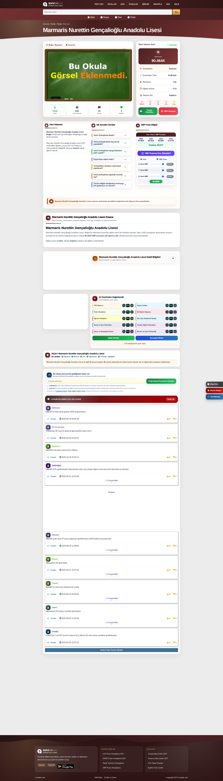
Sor (123, 4)
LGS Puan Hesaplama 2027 (113, 754)
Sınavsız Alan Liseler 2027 (158, 758)
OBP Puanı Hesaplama (111, 768)
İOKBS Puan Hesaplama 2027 (114, 758)
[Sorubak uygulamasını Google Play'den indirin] (65, 766)
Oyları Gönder (113, 338)
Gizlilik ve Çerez (110, 777)
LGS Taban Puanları (155, 763)
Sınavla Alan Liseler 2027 (157, 754)
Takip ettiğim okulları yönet (76, 391)
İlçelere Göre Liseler (155, 768)
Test (119, 17)
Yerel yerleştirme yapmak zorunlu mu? (108, 176)
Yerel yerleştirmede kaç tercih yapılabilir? (106, 143)
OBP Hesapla (169, 111)
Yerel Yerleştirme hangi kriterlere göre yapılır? (107, 152)
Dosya (106, 17)
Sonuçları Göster (156, 338)
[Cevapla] (51, 419)
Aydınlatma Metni (61, 391)
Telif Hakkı (98, 777)
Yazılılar (133, 4)
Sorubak (46, 24)
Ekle (176, 4)
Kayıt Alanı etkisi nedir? (103, 159)
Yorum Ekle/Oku (149, 111)
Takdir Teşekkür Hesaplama (113, 763)
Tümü (132, 17)
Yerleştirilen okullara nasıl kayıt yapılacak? (107, 167)
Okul (92, 17)
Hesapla (157, 4)
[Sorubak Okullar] (53, 4)
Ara (168, 4)
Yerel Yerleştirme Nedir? (104, 135)
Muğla (59, 24)
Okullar (112, 4)
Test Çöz (99, 4)
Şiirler (145, 4)
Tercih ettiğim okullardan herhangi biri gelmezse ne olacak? (108, 185)
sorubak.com (40, 777)
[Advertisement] (67, 173)
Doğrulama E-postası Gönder (161, 381)
